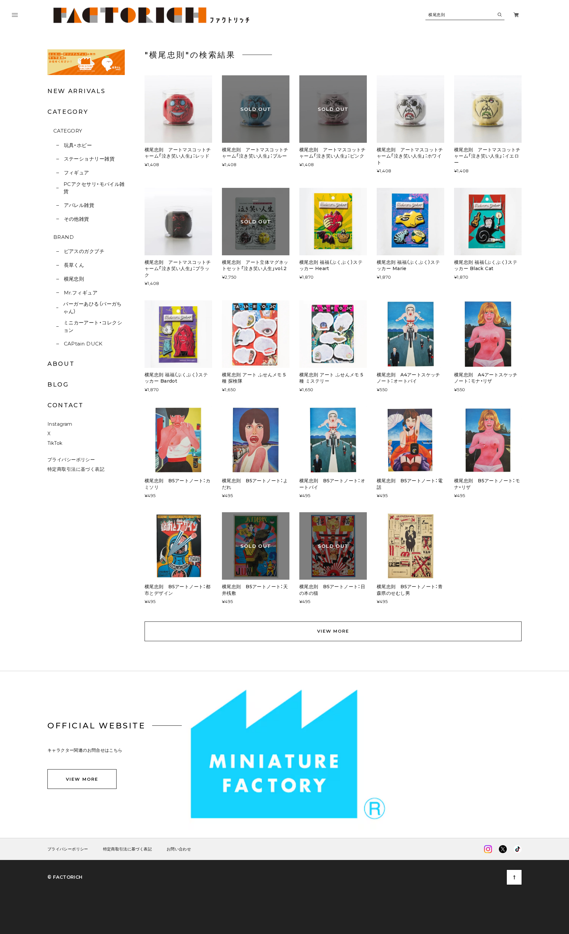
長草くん (74, 265)
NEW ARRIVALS (76, 91)
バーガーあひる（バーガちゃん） (92, 308)
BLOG (58, 384)
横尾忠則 (74, 279)
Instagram (59, 424)
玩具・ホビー (78, 145)
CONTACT (65, 405)
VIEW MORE (333, 631)
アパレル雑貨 (79, 205)
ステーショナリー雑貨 (89, 159)
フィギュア (76, 172)
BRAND (63, 237)
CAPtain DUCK (83, 344)
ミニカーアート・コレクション (93, 326)
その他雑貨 (76, 219)
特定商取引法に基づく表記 (75, 469)
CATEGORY (67, 131)
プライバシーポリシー (71, 460)
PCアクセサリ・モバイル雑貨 (94, 188)
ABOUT (61, 363)
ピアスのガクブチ (84, 251)
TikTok (55, 443)
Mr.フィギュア (80, 293)
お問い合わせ (179, 849)
